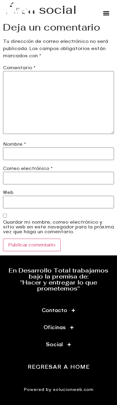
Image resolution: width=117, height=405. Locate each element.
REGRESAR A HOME (59, 367)
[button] (106, 13)
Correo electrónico (27, 168)
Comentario (19, 67)
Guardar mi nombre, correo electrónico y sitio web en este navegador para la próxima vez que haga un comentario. (58, 227)
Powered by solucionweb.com (59, 389)
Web (8, 192)
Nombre (14, 144)
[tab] (58, 310)
